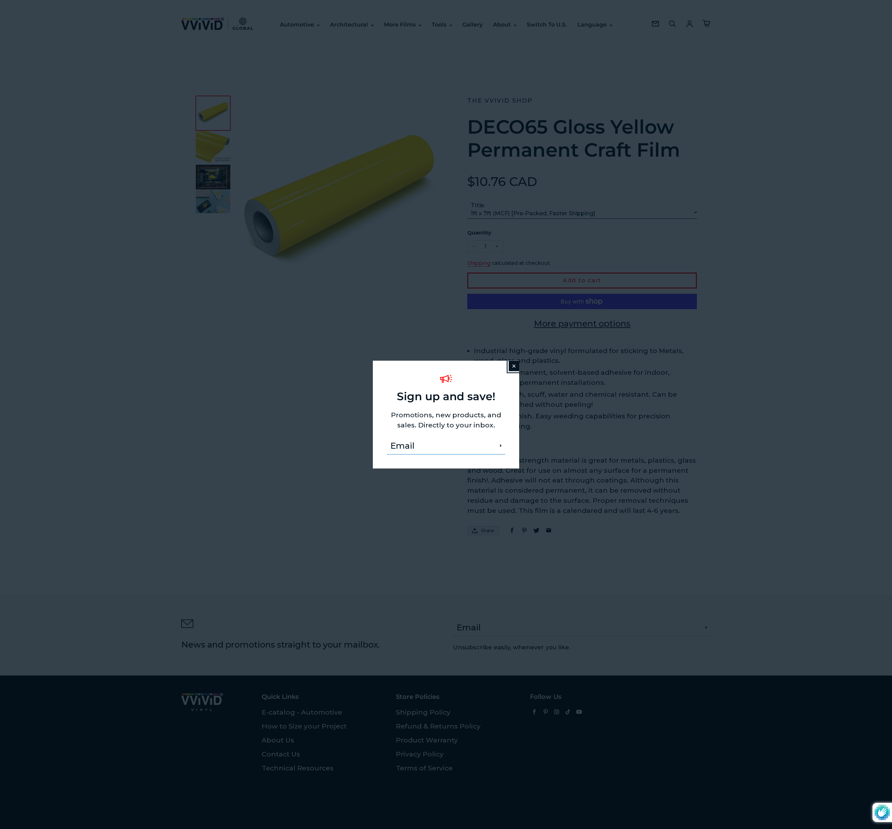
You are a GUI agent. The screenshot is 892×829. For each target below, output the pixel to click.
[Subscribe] (501, 445)
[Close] (514, 366)
